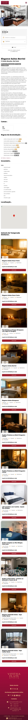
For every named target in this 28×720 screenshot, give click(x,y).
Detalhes (14, 270)
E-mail (14, 47)
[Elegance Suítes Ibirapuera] (14, 388)
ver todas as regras (5, 158)
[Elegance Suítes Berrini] (14, 354)
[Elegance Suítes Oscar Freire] (14, 283)
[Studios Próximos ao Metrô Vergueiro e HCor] (14, 423)
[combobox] (15, 41)
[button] (5, 24)
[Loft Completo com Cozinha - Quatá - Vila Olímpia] (14, 495)
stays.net (15, 717)
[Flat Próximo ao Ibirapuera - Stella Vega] (14, 318)
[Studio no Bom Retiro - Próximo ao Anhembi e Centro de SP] (14, 566)
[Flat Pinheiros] (14, 248)
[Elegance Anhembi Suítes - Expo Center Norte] (14, 602)
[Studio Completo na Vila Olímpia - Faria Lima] (14, 530)
